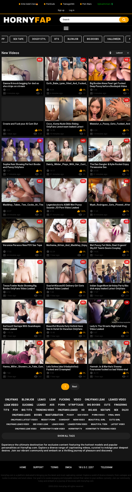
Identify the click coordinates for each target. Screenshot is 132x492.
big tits (27, 409)
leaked (41, 404)
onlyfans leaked (68, 410)
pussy (70, 415)
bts (56, 39)
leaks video (58, 424)
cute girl (114, 419)
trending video (45, 410)
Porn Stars (87, 4)
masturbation (54, 415)
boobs (38, 415)
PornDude (50, 4)
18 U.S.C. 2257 (86, 467)
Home (23, 467)
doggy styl (39, 39)
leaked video (117, 399)
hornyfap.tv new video (52, 429)
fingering (120, 404)
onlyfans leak (95, 399)
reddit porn (48, 419)
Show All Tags (66, 436)
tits (6, 409)
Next (74, 386)
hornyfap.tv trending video (101, 429)
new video (79, 419)
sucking (27, 404)
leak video (11, 404)
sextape (105, 410)
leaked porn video (77, 424)
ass (52, 404)
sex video (82, 415)
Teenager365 (68, 4)
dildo (125, 410)
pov (15, 409)
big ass (92, 410)
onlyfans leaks (21, 415)
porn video (98, 415)
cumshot (64, 419)
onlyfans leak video (26, 429)
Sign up (61, 10)
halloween (113, 39)
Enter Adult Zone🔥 (29, 4)
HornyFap (63, 486)
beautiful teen (99, 424)
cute (107, 404)
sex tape (18, 39)
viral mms (114, 415)
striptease (76, 404)
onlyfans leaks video (17, 424)
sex (116, 410)
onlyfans (11, 399)
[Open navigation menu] (66, 28)
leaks (42, 399)
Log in (71, 10)
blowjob (73, 39)
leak (52, 399)
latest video (118, 424)
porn (61, 404)
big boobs (93, 39)
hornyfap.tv (75, 429)
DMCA (68, 467)
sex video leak (40, 424)
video (77, 399)
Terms (54, 467)
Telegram (106, 467)
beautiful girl (96, 419)
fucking (64, 399)
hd (83, 410)
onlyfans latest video (24, 419)
